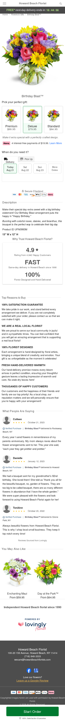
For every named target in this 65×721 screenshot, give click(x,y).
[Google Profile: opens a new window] (36, 670)
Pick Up (29, 159)
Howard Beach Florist (32, 3)
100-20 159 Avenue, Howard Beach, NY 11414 (32, 653)
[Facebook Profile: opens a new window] (28, 670)
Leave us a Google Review (32, 680)
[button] (58, 713)
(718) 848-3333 (32, 656)
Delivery (10, 161)
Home (5, 14)
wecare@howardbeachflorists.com (32, 659)
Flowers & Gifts (17, 14)
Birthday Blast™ (32, 428)
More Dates (55, 168)
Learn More (56, 143)
